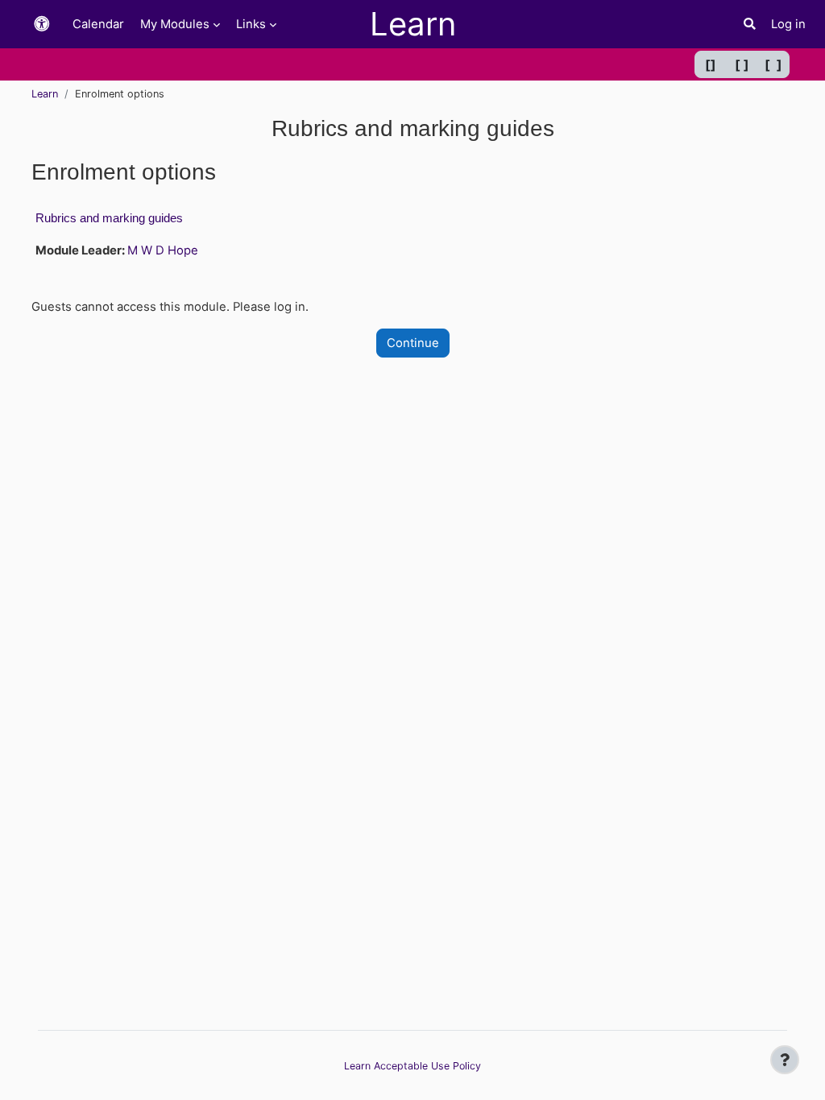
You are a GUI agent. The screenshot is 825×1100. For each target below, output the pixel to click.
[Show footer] (784, 1059)
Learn (44, 94)
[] (710, 64)
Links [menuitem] (251, 24)
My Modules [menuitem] (174, 24)
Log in (788, 24)
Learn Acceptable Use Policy (412, 1066)
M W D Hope (162, 250)
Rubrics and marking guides (109, 218)
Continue (413, 343)
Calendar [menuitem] (98, 24)
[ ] (742, 64)
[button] (41, 24)
